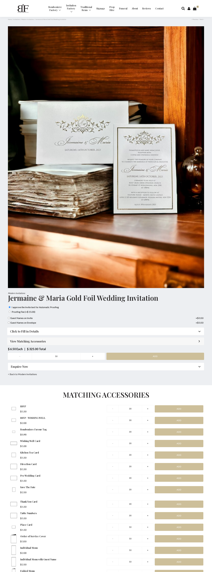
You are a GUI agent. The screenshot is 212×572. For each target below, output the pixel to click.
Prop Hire (112, 8)
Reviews (146, 8)
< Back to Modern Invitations (22, 374)
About (135, 8)
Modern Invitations (27, 19)
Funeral (123, 8)
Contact (159, 8)
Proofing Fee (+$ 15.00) (23, 311)
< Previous (195, 19)
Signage (100, 8)
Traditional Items (86, 8)
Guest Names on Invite (21, 318)
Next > (202, 19)
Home (10, 19)
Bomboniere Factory (55, 8)
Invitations (16, 19)
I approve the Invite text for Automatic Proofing (35, 307)
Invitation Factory (71, 7)
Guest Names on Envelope (23, 322)
